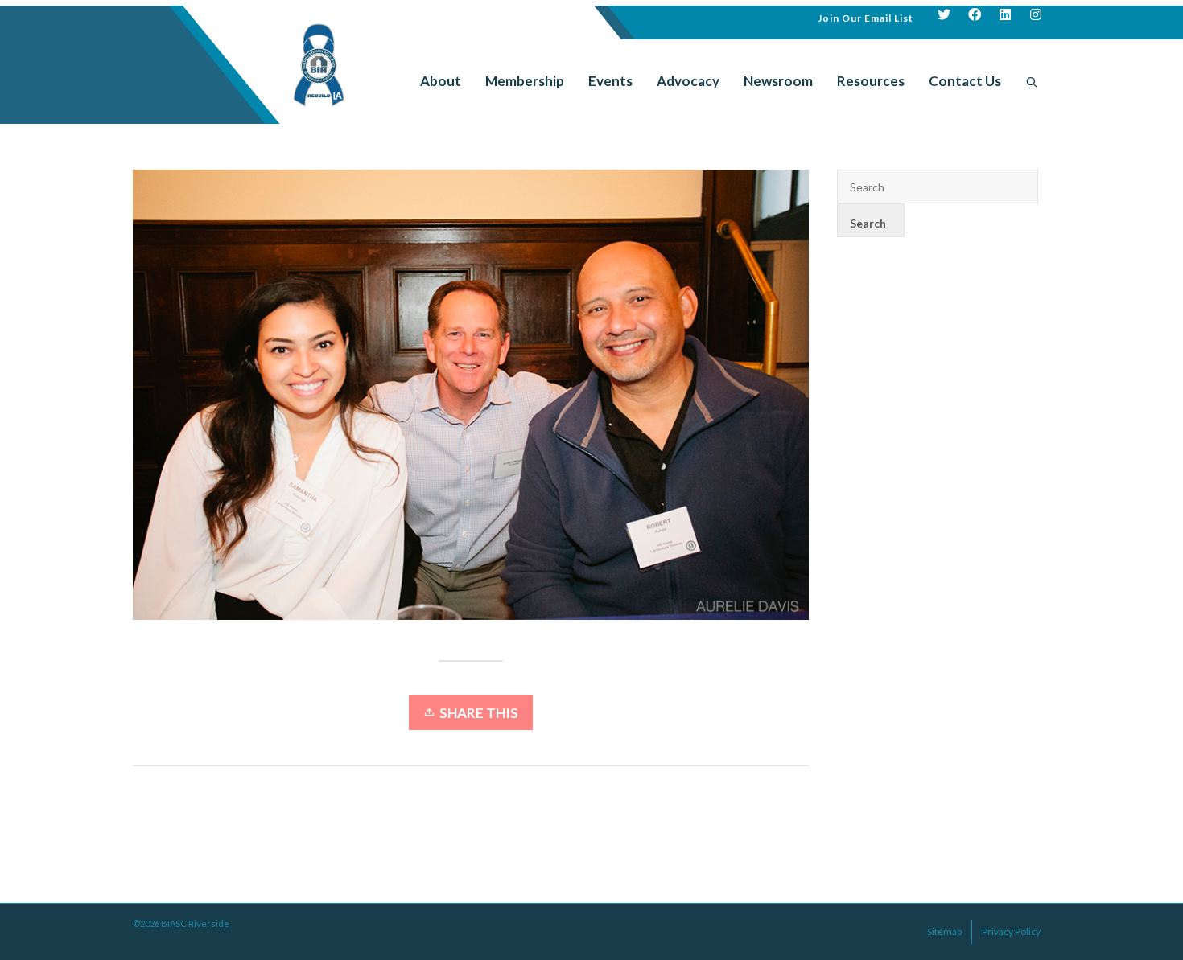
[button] (865, 16)
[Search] (1031, 81)
